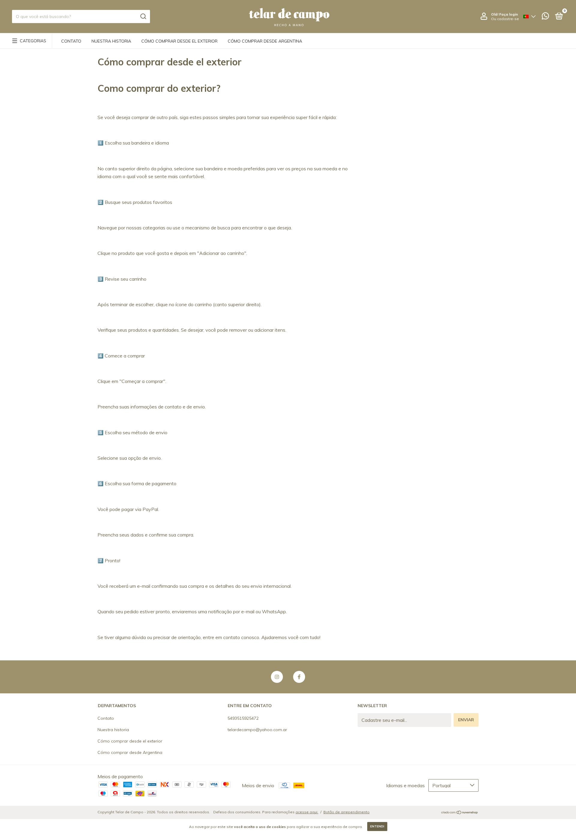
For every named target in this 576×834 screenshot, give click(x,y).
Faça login (508, 14)
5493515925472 (243, 718)
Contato (71, 41)
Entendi (377, 826)
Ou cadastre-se (505, 18)
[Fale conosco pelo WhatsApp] (545, 17)
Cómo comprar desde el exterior (179, 41)
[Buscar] (143, 16)
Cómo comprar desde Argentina (265, 41)
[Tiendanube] (459, 813)
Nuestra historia (111, 41)
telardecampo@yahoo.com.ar (257, 729)
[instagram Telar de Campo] (277, 677)
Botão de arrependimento (346, 812)
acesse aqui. (307, 812)
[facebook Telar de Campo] (299, 677)
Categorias (33, 40)
